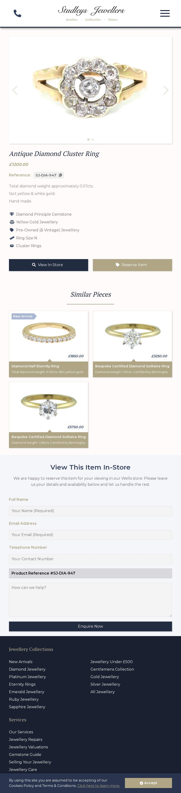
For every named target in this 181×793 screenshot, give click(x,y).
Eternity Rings (22, 684)
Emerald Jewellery (26, 692)
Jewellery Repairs (25, 739)
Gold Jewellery (104, 677)
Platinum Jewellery (27, 677)
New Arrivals (20, 662)
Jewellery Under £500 (111, 662)
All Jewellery (102, 692)
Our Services (21, 732)
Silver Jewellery (105, 684)
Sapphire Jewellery (27, 707)
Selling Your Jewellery (30, 762)
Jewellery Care (23, 769)
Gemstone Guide (25, 754)
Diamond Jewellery (27, 669)
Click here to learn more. (98, 786)
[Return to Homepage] (91, 10)
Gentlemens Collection (112, 669)
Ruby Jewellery (24, 699)
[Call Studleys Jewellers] (17, 15)
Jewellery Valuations (28, 747)
